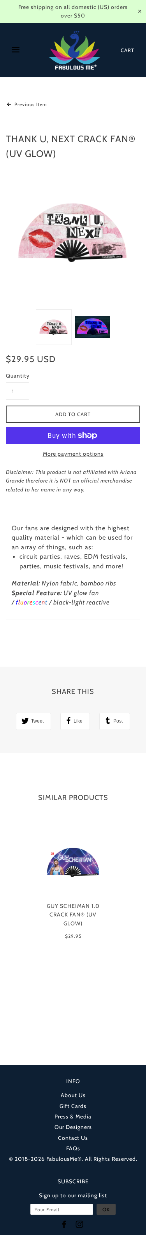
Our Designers (73, 1127)
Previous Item (30, 104)
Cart (127, 50)
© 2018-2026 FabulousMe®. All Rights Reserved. (73, 1158)
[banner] (75, 50)
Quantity (17, 375)
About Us (73, 1095)
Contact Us (73, 1137)
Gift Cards (73, 1106)
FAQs (73, 1148)
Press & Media (73, 1116)
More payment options (73, 453)
